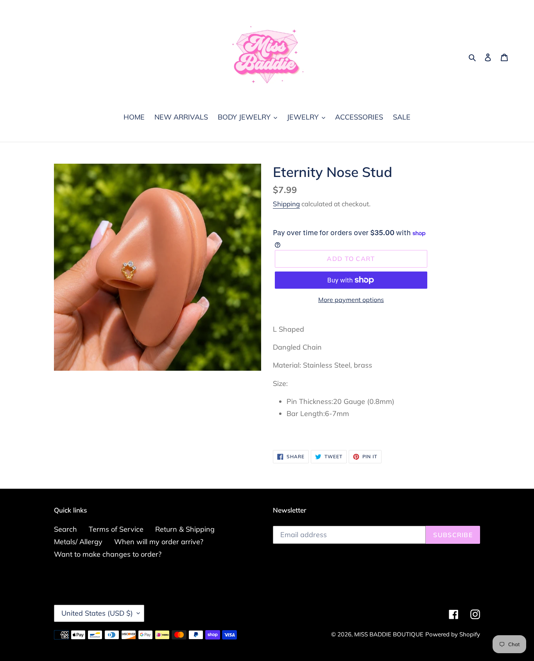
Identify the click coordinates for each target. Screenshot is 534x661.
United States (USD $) (97, 613)
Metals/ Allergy (78, 541)
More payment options (351, 300)
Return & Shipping (185, 529)
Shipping (286, 204)
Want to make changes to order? (107, 554)
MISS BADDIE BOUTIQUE (388, 634)
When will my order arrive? (158, 541)
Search (65, 529)
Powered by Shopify (452, 634)
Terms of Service (116, 529)
